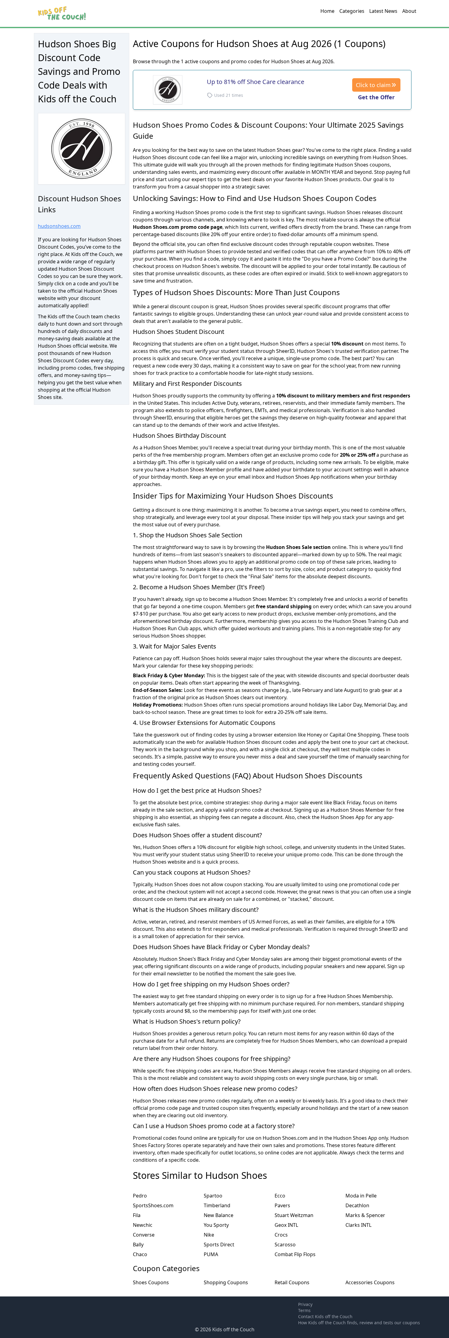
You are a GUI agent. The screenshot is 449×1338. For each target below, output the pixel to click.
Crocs (281, 1234)
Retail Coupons (292, 1282)
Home (327, 11)
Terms (304, 1310)
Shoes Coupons (151, 1282)
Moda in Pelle (361, 1195)
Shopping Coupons (226, 1282)
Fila (137, 1215)
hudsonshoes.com (59, 226)
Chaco (140, 1254)
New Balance (218, 1215)
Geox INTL (286, 1225)
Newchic (142, 1225)
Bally (138, 1244)
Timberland (217, 1205)
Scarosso (285, 1244)
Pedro (140, 1195)
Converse (144, 1234)
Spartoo (213, 1195)
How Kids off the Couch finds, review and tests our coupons (359, 1322)
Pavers (282, 1205)
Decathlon (357, 1205)
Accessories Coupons (370, 1282)
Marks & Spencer (365, 1215)
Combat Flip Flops (295, 1254)
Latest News (383, 11)
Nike (209, 1234)
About (409, 11)
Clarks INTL (358, 1225)
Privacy (305, 1304)
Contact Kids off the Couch (325, 1316)
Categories (351, 11)
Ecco (280, 1195)
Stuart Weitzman (294, 1215)
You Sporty (216, 1225)
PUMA (211, 1254)
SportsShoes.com (153, 1205)
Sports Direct (219, 1244)
